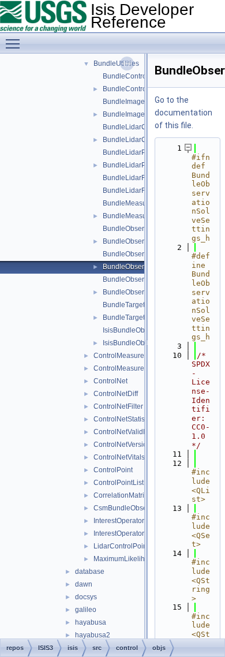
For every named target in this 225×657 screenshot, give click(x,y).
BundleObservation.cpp (140, 229)
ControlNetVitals (119, 457)
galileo (85, 610)
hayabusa (90, 622)
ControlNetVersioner (125, 445)
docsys (86, 597)
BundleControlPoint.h (136, 89)
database (89, 572)
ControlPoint (113, 470)
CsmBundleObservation (130, 508)
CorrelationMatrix (120, 495)
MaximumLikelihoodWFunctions (143, 559)
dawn (83, 584)
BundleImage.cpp (130, 102)
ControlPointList (118, 483)
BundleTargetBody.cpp (138, 305)
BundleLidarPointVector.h (142, 165)
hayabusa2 (92, 635)
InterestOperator (118, 521)
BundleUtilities (116, 63)
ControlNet (110, 381)
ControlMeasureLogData (132, 368)
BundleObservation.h (136, 241)
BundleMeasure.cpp (134, 203)
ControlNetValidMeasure (132, 432)
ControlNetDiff (115, 394)
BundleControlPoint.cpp (140, 76)
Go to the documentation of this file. (183, 112)
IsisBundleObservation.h (141, 343)
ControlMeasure (118, 356)
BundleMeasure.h (131, 216)
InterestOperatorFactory (130, 533)
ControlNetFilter (118, 406)
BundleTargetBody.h (134, 317)
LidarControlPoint (121, 546)
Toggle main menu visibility (15, 43)
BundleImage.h (127, 114)
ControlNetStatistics (124, 419)
